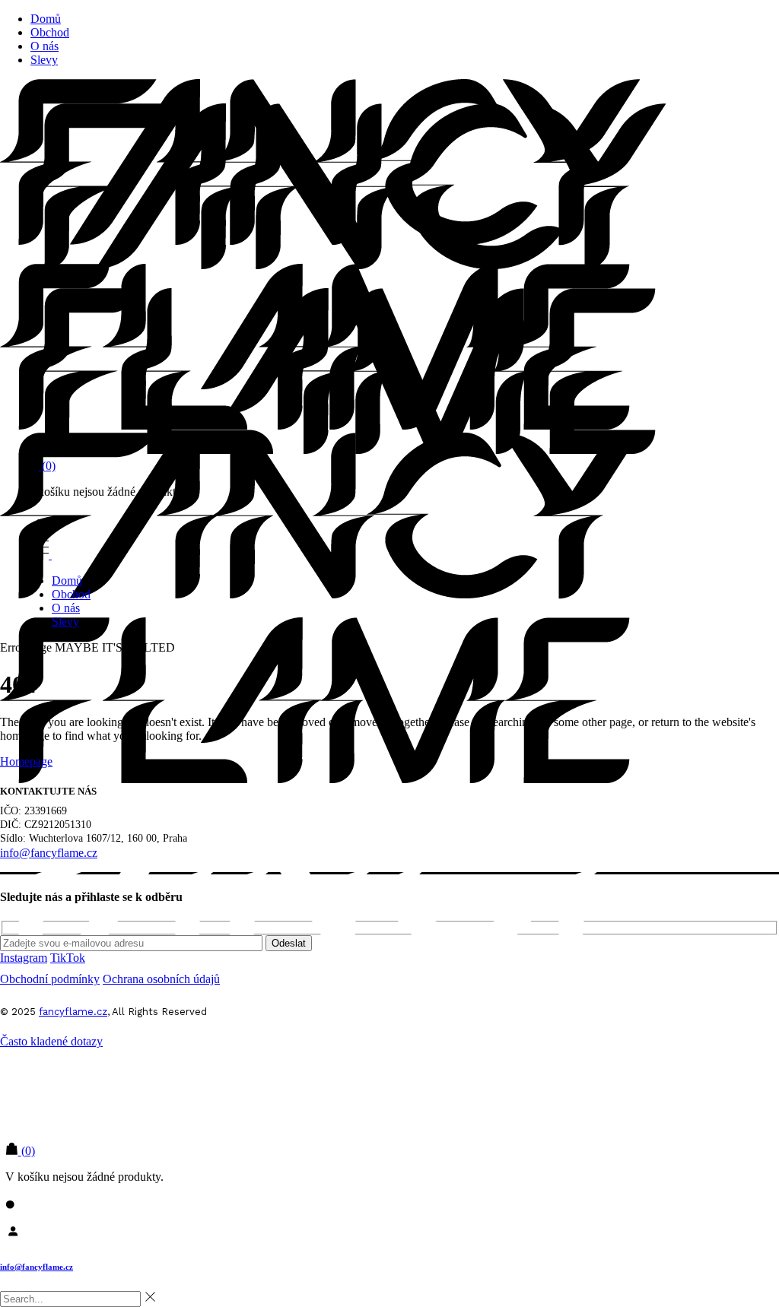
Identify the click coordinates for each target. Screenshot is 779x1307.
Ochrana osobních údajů (161, 978)
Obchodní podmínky (50, 978)
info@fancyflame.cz (36, 1266)
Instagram (23, 957)
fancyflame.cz (73, 1011)
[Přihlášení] (389, 1230)
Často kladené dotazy (51, 1041)
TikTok (67, 957)
